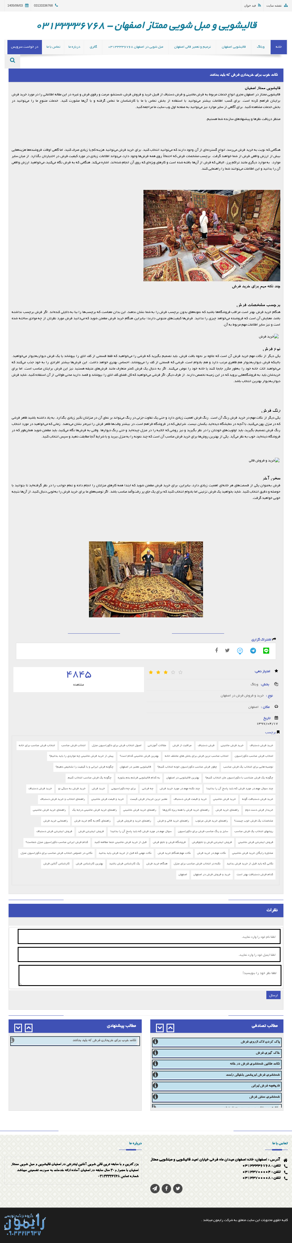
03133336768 (43, 5)
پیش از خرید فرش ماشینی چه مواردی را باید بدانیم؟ (81, 756)
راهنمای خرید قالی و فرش (173, 821)
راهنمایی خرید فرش (55, 821)
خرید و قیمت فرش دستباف (190, 799)
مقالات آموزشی (157, 745)
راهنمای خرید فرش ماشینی (139, 810)
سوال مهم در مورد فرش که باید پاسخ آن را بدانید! (141, 831)
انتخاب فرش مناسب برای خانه (37, 745)
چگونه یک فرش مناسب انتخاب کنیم (89, 778)
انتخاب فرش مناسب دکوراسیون (254, 756)
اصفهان (253, 707)
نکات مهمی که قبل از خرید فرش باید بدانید (125, 853)
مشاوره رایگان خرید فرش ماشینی (252, 853)
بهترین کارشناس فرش (89, 864)
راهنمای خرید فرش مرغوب (211, 821)
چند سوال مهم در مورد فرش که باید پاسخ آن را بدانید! (239, 788)
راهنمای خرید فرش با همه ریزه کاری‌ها (186, 810)
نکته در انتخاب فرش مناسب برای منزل (197, 864)
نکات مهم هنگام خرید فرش (174, 853)
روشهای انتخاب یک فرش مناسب (253, 831)
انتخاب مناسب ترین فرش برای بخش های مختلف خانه (196, 756)
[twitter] (177, 1188)
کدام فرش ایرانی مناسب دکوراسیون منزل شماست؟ (57, 842)
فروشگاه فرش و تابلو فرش (169, 842)
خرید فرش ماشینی (232, 745)
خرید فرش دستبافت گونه (257, 799)
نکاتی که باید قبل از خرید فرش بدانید (250, 864)
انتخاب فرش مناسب (73, 745)
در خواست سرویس (24, 47)
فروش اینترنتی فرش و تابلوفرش (212, 842)
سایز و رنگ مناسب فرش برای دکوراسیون (203, 831)
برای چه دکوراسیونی (123, 788)
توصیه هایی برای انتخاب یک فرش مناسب (248, 767)
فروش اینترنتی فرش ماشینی (255, 842)
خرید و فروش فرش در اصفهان (241, 696)
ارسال (273, 994)
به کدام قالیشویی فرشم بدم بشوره (139, 778)
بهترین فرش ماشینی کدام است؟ (139, 756)
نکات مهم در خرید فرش (211, 853)
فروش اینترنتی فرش (91, 831)
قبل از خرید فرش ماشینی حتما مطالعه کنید (120, 842)
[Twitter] (227, 650)
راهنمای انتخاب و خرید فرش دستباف (62, 799)
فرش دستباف (206, 745)
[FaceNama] (240, 651)
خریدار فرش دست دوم (259, 810)
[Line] (266, 650)
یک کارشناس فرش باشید (124, 864)
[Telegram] (252, 650)
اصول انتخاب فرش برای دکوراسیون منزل (116, 745)
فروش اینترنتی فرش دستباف (54, 831)
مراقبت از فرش (182, 745)
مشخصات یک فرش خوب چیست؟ (253, 821)
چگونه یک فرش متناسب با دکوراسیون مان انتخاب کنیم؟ (239, 778)
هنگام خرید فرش (156, 864)
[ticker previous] (170, 1028)
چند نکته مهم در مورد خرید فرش (180, 788)
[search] (12, 61)
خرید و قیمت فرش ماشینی (107, 799)
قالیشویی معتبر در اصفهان (135, 767)
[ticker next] (160, 1028)
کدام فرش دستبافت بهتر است (255, 874)
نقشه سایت (274, 5)
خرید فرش (98, 788)
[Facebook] (166, 1188)
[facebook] (216, 650)
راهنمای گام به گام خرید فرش (92, 821)
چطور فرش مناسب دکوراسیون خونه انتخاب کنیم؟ (187, 767)
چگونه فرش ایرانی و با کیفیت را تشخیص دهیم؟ (84, 767)
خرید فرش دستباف (261, 745)
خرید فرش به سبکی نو (72, 788)
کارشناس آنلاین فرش (56, 864)
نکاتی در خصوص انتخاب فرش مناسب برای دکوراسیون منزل (56, 853)
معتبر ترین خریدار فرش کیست (148, 799)
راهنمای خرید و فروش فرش (134, 821)
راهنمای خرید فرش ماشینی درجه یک (94, 810)
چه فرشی (147, 788)
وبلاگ (254, 684)
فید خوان (250, 5)
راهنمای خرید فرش (227, 810)
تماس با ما (53, 47)
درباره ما (74, 47)
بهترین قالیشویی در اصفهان (182, 778)
